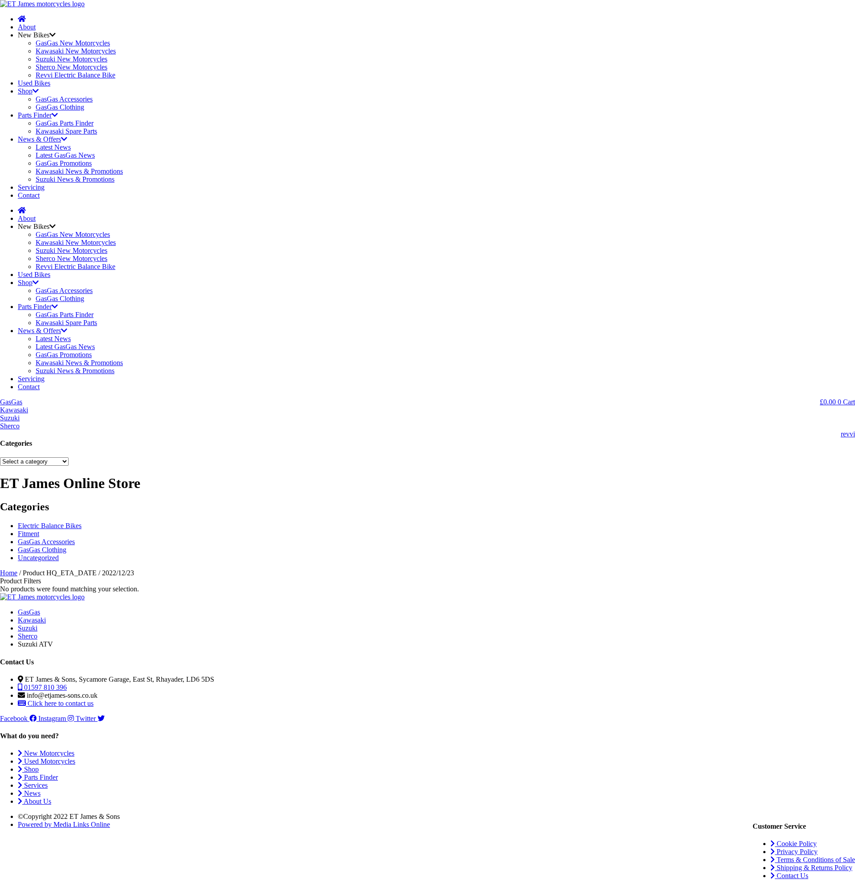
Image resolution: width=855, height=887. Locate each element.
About (27, 27)
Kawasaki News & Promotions (79, 171)
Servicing (31, 187)
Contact (29, 195)
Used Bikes (34, 83)
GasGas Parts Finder (65, 123)
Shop (25, 91)
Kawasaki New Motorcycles (76, 51)
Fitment (28, 533)
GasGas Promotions (64, 163)
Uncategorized (38, 557)
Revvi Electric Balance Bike (75, 75)
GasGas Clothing (60, 107)
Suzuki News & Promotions (75, 179)
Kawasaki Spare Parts (66, 131)
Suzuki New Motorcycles (71, 59)
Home (8, 573)
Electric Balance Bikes (49, 525)
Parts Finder (35, 115)
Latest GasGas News (65, 155)
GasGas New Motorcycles (73, 43)
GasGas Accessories (64, 99)
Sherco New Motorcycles (71, 67)
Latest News (53, 147)
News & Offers (39, 139)
